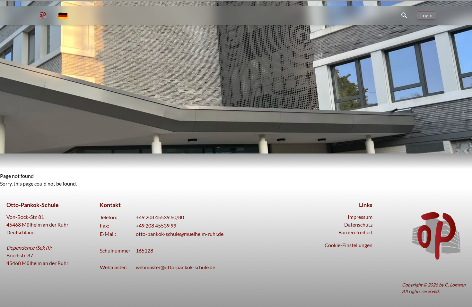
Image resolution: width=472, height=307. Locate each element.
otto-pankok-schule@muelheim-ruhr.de (179, 234)
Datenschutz (358, 224)
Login (426, 15)
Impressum (360, 217)
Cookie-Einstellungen (348, 245)
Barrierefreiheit (355, 232)
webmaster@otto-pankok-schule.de (175, 267)
